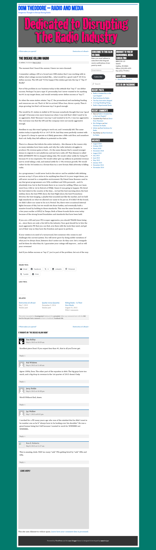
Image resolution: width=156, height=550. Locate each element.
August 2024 (97, 144)
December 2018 (98, 151)
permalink (57, 316)
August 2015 (97, 153)
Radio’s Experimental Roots (102, 105)
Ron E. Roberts (32, 443)
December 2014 (98, 165)
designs (105, 541)
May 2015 (96, 160)
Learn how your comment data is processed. (69, 531)
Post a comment (35, 318)
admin (23, 62)
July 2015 (96, 155)
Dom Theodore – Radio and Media (50, 8)
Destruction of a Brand (81, 51)
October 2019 (97, 146)
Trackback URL (58, 318)
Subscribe (98, 77)
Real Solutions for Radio (101, 98)
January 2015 (97, 163)
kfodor (95, 128)
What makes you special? (27, 51)
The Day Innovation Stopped (102, 100)
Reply (22, 356)
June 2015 (96, 158)
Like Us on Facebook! (125, 84)
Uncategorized (39, 316)
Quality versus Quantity (50, 303)
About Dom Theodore (124, 79)
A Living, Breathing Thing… (102, 103)
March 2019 (97, 148)
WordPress (59, 541)
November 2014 (98, 167)
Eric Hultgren (97, 123)
